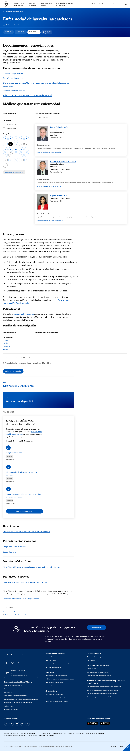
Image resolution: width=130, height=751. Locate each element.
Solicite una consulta (13, 371)
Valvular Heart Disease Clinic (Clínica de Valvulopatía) (27, 95)
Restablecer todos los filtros (14, 172)
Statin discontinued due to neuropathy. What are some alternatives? (23, 495)
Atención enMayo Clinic (47, 32)
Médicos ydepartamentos (34, 32)
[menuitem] (8, 32)
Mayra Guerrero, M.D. (58, 195)
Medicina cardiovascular (14, 90)
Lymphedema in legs (14, 453)
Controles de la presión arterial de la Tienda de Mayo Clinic (25, 582)
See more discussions (24, 511)
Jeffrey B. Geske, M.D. (59, 127)
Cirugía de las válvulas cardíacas (15, 546)
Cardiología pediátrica (13, 73)
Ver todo (5, 349)
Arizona (5, 340)
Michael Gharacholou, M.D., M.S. (63, 161)
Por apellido (7, 134)
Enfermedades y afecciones (14, 11)
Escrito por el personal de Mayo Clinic (17, 358)
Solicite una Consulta (13, 25)
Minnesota (6, 346)
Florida (5, 343)
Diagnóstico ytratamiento (20, 32)
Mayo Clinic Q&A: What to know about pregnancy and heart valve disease (31, 567)
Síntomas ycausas (8, 32)
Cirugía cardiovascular (13, 78)
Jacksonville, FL (12, 128)
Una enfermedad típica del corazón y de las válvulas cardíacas (26, 531)
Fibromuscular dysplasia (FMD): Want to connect (21, 473)
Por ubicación (7, 120)
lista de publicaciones (24, 313)
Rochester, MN (11, 125)
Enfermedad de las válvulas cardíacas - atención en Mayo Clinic (27, 363)
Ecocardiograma (9, 552)
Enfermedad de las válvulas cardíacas (37, 18)
